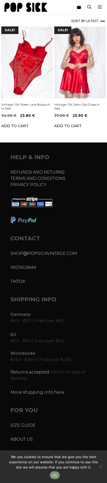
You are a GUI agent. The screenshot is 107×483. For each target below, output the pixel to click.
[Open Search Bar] (89, 7)
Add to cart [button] (15, 126)
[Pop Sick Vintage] (26, 7)
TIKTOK (17, 281)
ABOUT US (21, 439)
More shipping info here (37, 392)
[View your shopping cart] (79, 7)
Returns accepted (29, 372)
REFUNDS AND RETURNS (37, 172)
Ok (54, 475)
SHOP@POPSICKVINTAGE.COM (43, 253)
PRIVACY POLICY (28, 184)
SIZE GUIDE (23, 425)
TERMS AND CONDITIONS (37, 178)
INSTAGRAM (23, 267)
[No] (100, 466)
